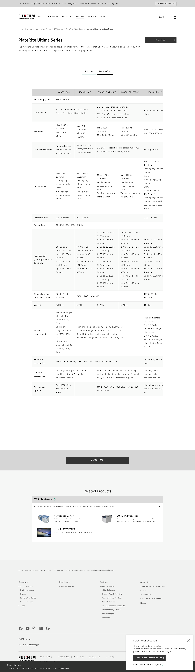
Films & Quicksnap (28, 598)
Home (21, 29)
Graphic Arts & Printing (112, 594)
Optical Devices (108, 602)
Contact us (79, 657)
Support (22, 606)
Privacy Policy (46, 657)
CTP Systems (59, 29)
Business (28, 29)
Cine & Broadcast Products (113, 606)
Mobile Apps (111, 657)
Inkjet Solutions (108, 590)
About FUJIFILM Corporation (152, 587)
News (143, 603)
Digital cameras (27, 590)
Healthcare (64, 582)
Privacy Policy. (63, 668)
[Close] (188, 640)
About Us (145, 582)
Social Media (94, 657)
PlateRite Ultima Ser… (74, 29)
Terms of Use (63, 657)
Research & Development (151, 598)
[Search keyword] (175, 17)
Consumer (24, 582)
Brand (143, 590)
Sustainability (146, 594)
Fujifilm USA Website (166, 3)
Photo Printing (26, 602)
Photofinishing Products (112, 598)
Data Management (109, 614)
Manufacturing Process (112, 610)
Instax (23, 594)
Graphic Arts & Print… (43, 29)
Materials (106, 618)
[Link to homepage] (27, 16)
